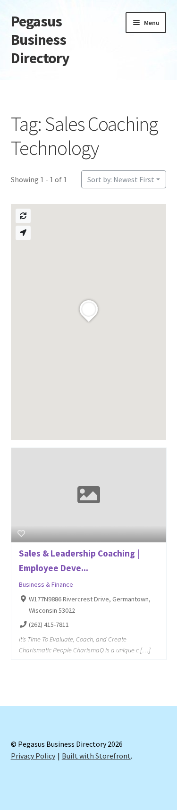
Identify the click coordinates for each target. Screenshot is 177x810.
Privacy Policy (33, 755)
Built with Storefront (96, 755)
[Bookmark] (21, 533)
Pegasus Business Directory (40, 40)
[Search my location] (23, 233)
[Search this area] (23, 216)
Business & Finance (46, 584)
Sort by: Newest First (120, 179)
